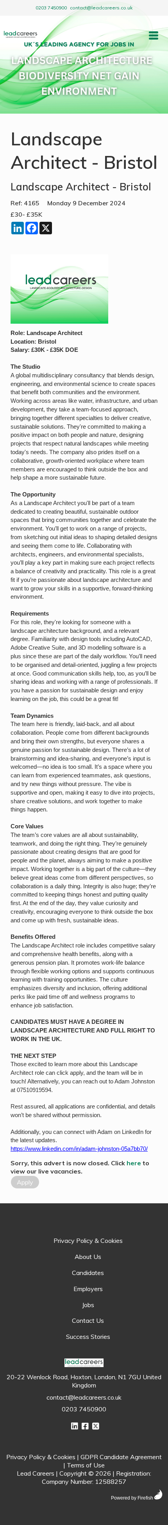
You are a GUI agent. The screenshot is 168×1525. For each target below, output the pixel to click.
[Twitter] (95, 1426)
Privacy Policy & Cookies (88, 1240)
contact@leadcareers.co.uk (101, 8)
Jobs (88, 1305)
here (134, 1163)
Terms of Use (86, 1465)
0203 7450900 (51, 8)
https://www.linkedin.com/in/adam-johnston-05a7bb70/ (79, 1149)
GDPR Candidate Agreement (121, 1457)
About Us (88, 1257)
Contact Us (88, 1320)
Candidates (88, 1273)
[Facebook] (85, 1426)
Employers (88, 1289)
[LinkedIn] (74, 1426)
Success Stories (88, 1336)
